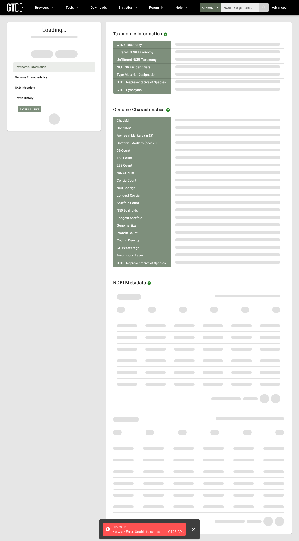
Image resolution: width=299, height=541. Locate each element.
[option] (54, 67)
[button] (44, 7)
